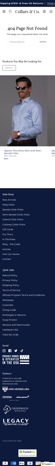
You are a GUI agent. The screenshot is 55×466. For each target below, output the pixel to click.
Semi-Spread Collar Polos (16, 214)
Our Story (7, 234)
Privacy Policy (10, 280)
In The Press (8, 239)
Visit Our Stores (10, 254)
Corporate (7, 305)
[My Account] (44, 11)
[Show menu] (4, 11)
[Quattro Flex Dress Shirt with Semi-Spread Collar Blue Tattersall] (23, 110)
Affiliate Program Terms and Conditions (23, 295)
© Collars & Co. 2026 (11, 441)
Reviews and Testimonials (16, 324)
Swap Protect (9, 319)
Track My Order (10, 334)
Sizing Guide (9, 310)
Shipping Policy (10, 285)
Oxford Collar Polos (12, 219)
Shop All (9, 68)
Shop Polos (8, 204)
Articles (6, 249)
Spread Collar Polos (12, 209)
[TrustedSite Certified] (27, 453)
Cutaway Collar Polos (13, 224)
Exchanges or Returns (14, 315)
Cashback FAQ (10, 329)
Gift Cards (7, 229)
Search (43, 42)
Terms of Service (11, 290)
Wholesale (8, 300)
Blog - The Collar (11, 244)
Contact (6, 259)
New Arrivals (9, 199)
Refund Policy (9, 275)
